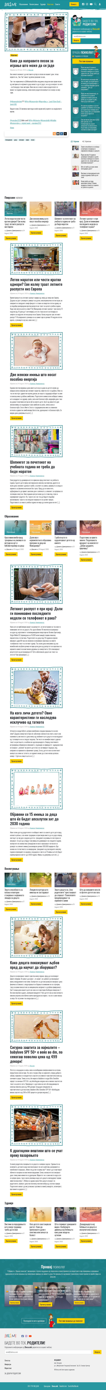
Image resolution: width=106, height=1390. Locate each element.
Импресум (8, 1364)
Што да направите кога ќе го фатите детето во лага (90, 891)
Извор (12, 127)
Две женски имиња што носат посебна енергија (39, 220)
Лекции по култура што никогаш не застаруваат (39, 891)
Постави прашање (86, 61)
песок (32, 140)
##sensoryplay (33, 101)
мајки (27, 140)
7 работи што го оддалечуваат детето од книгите (65, 540)
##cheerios (36, 120)
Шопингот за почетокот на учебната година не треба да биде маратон (65, 221)
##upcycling (42, 101)
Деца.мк (30, 70)
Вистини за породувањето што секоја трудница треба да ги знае (15, 1226)
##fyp (27, 101)
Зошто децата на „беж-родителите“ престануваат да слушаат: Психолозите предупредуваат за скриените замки (65, 895)
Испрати (76, 40)
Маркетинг (8, 1368)
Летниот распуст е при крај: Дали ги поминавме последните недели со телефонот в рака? (89, 222)
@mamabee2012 (15, 120)
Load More (53, 1254)
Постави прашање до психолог (71, 1320)
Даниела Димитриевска (13, 230)
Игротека (50, 4)
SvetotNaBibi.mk (73, 1386)
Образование (23, 4)
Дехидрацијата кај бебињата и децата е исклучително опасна (88, 1226)
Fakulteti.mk (63, 1386)
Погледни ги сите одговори (34, 1320)
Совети (57, 4)
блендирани (8, 140)
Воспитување (34, 4)
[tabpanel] (86, 167)
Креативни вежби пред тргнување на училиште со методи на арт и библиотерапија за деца (15, 541)
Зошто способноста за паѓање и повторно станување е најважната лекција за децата (14, 893)
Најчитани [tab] (88, 141)
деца (15, 140)
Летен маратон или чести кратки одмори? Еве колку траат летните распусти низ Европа (15, 222)
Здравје (43, 4)
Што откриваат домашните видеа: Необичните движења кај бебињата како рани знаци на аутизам (65, 1229)
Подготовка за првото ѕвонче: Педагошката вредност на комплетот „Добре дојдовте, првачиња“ (89, 543)
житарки (21, 140)
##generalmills (45, 120)
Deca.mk (55, 1386)
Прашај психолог (75, 4)
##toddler (53, 120)
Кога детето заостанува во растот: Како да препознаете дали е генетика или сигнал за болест (40, 1229)
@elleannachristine (16, 101)
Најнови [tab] (76, 141)
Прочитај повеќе (11, 238)
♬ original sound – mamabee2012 (30, 123)
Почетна (7, 1360)
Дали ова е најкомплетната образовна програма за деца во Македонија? (40, 541)
